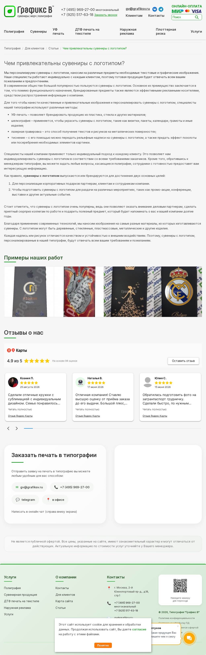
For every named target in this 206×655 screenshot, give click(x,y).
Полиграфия (14, 31)
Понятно (103, 645)
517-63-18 (77, 14)
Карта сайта (64, 601)
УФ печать (58, 31)
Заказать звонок (105, 15)
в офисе (58, 500)
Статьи (53, 48)
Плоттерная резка (166, 31)
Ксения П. (27, 378)
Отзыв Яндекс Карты (20, 415)
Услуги (196, 31)
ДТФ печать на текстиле (87, 31)
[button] (8, 428)
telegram (28, 500)
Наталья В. (95, 378)
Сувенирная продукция (20, 594)
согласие (139, 629)
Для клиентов (34, 48)
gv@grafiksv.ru (138, 9)
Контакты (156, 16)
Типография (12, 48)
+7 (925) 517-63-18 (126, 610)
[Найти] (198, 17)
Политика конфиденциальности (177, 618)
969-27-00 (78, 9)
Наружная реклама (128, 31)
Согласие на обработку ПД (174, 623)
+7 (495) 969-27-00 (75, 487)
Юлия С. (160, 378)
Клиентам (134, 16)
